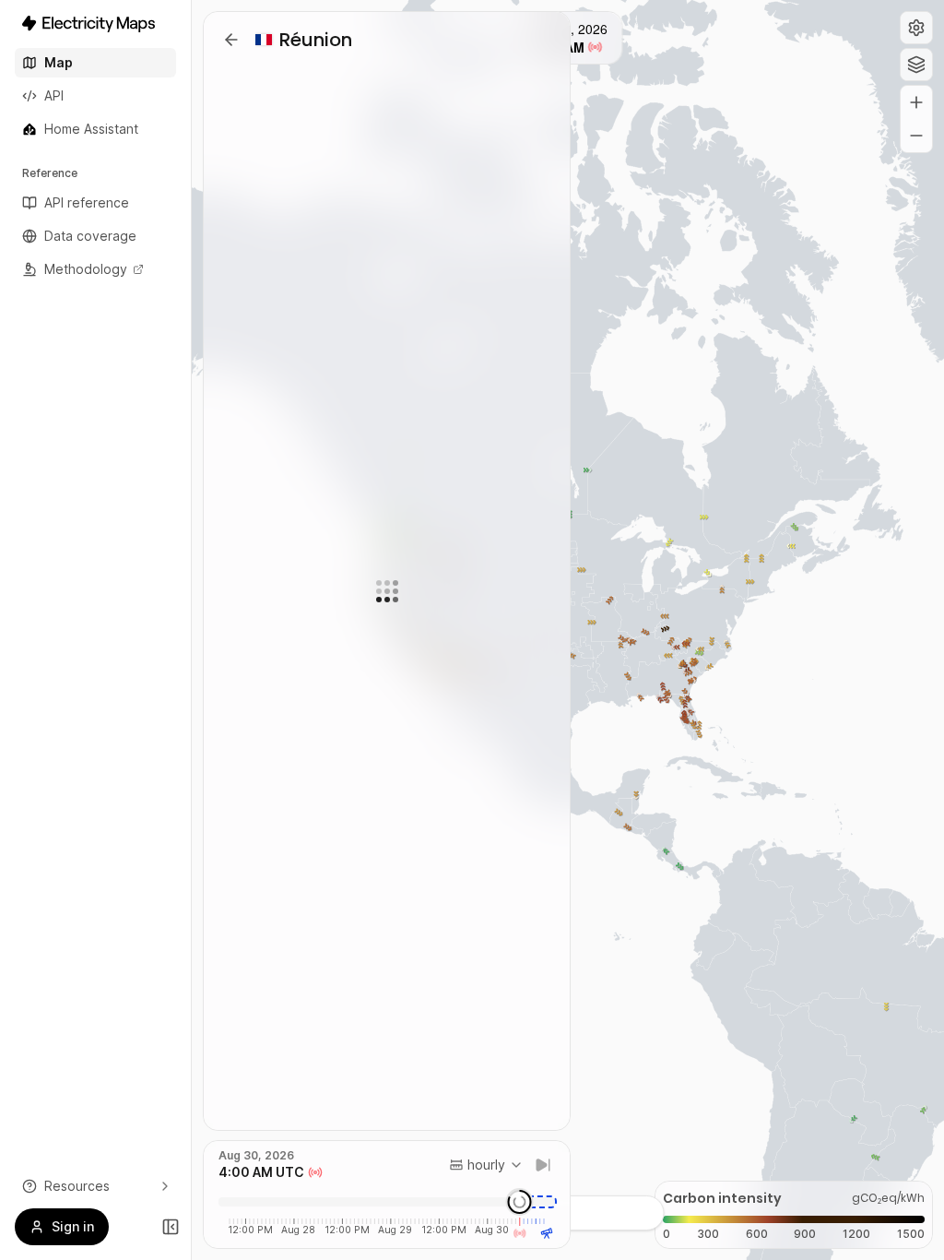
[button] (916, 27)
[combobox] (486, 1165)
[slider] (520, 1202)
